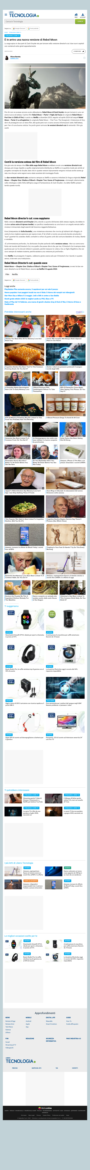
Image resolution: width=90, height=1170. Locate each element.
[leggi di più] (84, 58)
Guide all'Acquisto (72, 1024)
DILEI (61, 1110)
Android (28, 1021)
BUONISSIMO (82, 1110)
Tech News (9, 1027)
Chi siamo (23, 1115)
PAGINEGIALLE (19, 1110)
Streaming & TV (10, 1045)
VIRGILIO (12, 1110)
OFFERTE (9, 632)
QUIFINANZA (74, 1110)
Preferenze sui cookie (58, 1115)
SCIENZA (67, 868)
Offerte (7, 1032)
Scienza (8, 1030)
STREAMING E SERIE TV (15, 32)
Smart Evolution (51, 1024)
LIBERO (6, 1110)
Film (7, 274)
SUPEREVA (45, 1112)
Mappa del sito (36, 1068)
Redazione (30, 1038)
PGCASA (39, 1110)
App (27, 1027)
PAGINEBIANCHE (47, 1110)
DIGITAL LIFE (50, 1017)
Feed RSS (15, 1068)
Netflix (15, 274)
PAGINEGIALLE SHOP (30, 1110)
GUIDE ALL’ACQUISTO (30, 881)
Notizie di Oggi (10, 1021)
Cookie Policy (46, 1115)
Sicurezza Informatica (51, 1040)
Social (7, 1042)
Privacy (39, 1115)
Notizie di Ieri (9, 1024)
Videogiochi (9, 1048)
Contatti (75, 1068)
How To (68, 1021)
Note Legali (32, 1115)
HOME (6, 32)
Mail (76, 17)
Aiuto (67, 1115)
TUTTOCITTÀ (56, 1110)
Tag (57, 1068)
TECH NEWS (50, 700)
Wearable (49, 1021)
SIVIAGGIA (67, 1110)
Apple (28, 1024)
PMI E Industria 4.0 (73, 1038)
